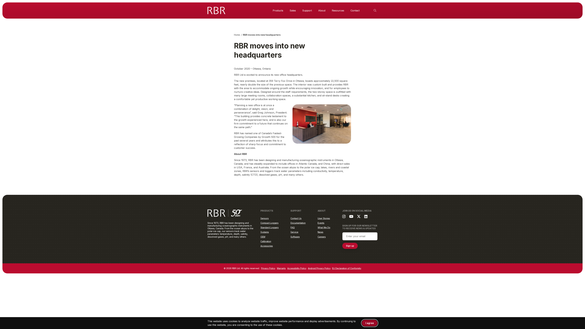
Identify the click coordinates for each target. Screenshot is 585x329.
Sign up (350, 245)
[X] (359, 216)
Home (237, 35)
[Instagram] (344, 216)
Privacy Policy (268, 268)
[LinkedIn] (365, 216)
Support (307, 10)
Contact (355, 10)
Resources (338, 10)
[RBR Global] (216, 10)
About (321, 10)
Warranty (281, 268)
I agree (369, 323)
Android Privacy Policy (319, 268)
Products (278, 10)
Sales (293, 10)
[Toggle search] (375, 10)
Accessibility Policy (296, 268)
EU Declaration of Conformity (346, 268)
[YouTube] (351, 216)
